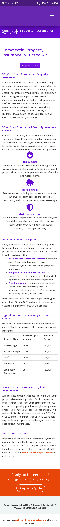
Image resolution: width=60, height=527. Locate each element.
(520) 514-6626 (49, 3)
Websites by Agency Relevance (30, 520)
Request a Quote (30, 65)
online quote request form (37, 452)
